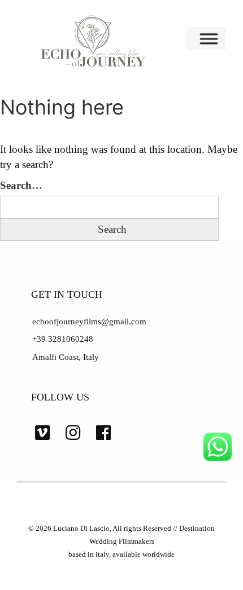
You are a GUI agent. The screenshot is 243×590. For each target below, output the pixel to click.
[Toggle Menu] (210, 38)
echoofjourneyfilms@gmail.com (89, 321)
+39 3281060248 (62, 339)
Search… (21, 185)
